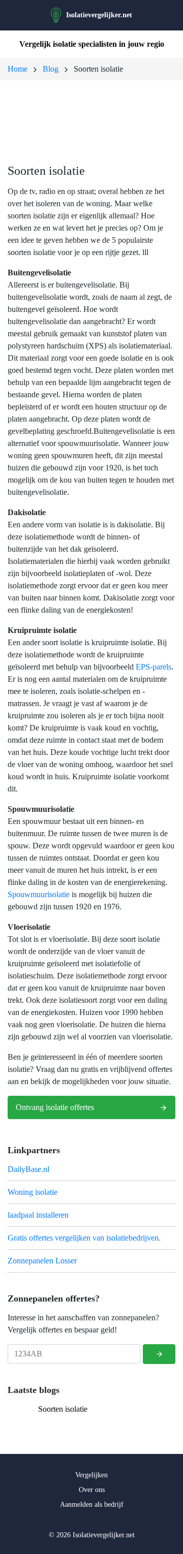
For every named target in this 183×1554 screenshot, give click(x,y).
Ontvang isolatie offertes (55, 1107)
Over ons (92, 1490)
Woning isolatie (32, 1192)
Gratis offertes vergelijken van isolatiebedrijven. (84, 1237)
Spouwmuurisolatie (39, 894)
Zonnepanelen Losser (42, 1260)
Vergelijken (91, 1475)
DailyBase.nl (28, 1169)
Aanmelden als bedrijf (92, 1504)
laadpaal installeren (38, 1215)
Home (17, 69)
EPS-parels (153, 666)
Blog (50, 69)
